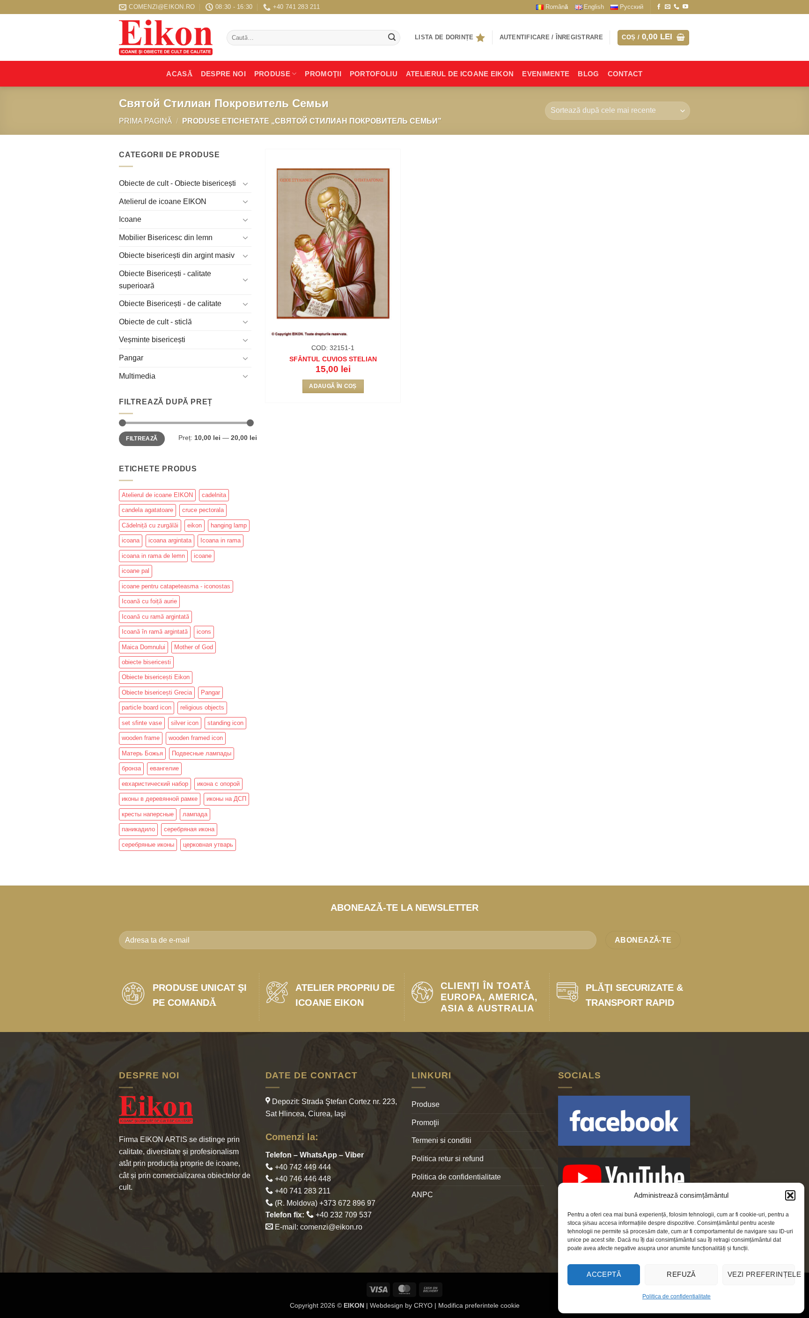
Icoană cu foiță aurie (149, 601)
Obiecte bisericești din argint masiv (177, 255)
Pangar (131, 358)
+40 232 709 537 (343, 1215)
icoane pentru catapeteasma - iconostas (176, 586)
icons (204, 631)
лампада (195, 814)
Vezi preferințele (761, 1274)
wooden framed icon (196, 737)
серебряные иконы (148, 844)
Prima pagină (145, 121)
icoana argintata (169, 540)
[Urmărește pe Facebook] (659, 7)
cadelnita (214, 494)
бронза (131, 768)
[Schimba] (245, 183)
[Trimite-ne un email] (667, 7)
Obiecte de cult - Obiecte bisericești (177, 183)
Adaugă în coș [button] (333, 386)
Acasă (179, 74)
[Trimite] (392, 38)
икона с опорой (218, 783)
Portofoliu (373, 74)
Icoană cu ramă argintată (155, 616)
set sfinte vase (142, 722)
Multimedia (137, 376)
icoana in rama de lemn (153, 555)
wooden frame (141, 737)
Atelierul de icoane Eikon (460, 74)
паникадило (138, 829)
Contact (625, 74)
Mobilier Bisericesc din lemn (166, 238)
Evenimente (545, 74)
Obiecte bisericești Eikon (156, 677)
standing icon (225, 722)
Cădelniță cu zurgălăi (150, 525)
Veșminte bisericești (152, 340)
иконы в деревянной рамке (160, 798)
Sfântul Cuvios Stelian (333, 359)
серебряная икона (189, 829)
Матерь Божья (142, 753)
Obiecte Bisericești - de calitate (170, 304)
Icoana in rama (220, 540)
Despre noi (223, 74)
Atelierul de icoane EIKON (162, 201)
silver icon (185, 722)
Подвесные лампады (201, 753)
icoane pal (135, 570)
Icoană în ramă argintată (155, 631)
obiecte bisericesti (146, 662)
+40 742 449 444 (302, 1167)
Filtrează (141, 438)
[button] (790, 1195)
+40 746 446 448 (302, 1179)
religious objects (202, 707)
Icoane (130, 219)
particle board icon (146, 707)
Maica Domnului (143, 647)
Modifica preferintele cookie (479, 1305)
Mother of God (193, 647)
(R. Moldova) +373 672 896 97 (324, 1203)
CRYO (423, 1305)
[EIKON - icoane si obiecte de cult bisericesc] (166, 37)
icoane (203, 555)
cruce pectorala (203, 509)
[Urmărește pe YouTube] (685, 7)
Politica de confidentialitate (676, 1296)
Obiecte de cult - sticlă (155, 322)
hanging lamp (229, 525)
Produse (272, 74)
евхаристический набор (155, 783)
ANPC (422, 1195)
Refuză (681, 1274)
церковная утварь (208, 844)
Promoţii (323, 74)
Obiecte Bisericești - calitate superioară (165, 280)
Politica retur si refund (448, 1159)
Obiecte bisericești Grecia (157, 692)
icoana (131, 540)
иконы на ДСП (226, 798)
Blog (588, 74)
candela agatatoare (147, 509)
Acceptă (604, 1274)
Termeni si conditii (441, 1140)
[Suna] (676, 7)
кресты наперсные (148, 814)
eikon (194, 525)
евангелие (164, 768)
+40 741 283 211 (302, 1191)
